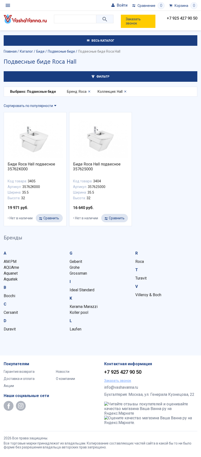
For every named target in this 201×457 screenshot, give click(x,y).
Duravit (10, 329)
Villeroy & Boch (148, 295)
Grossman (78, 273)
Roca (139, 261)
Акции (9, 386)
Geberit (76, 261)
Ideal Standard (82, 290)
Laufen (75, 329)
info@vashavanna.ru (121, 387)
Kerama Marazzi (84, 306)
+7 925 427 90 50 (182, 18)
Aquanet (11, 273)
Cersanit (11, 312)
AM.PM (10, 261)
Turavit (141, 278)
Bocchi (9, 295)
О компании (65, 379)
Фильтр (103, 76)
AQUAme (11, 267)
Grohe (75, 267)
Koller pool (79, 312)
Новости (62, 372)
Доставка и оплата (19, 379)
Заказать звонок (133, 21)
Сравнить (51, 218)
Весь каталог (102, 40)
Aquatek (11, 279)
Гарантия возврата (19, 372)
